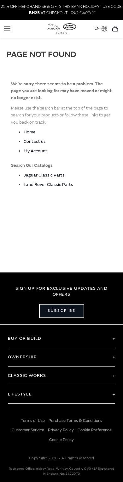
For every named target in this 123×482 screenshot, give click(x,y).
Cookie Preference (95, 430)
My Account (35, 151)
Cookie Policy (61, 439)
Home (30, 132)
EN (97, 28)
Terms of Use (33, 420)
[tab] (61, 338)
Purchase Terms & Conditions (75, 420)
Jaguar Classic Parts (44, 175)
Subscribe (62, 310)
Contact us (35, 141)
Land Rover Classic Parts (48, 184)
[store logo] (62, 28)
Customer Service (28, 430)
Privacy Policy (61, 430)
